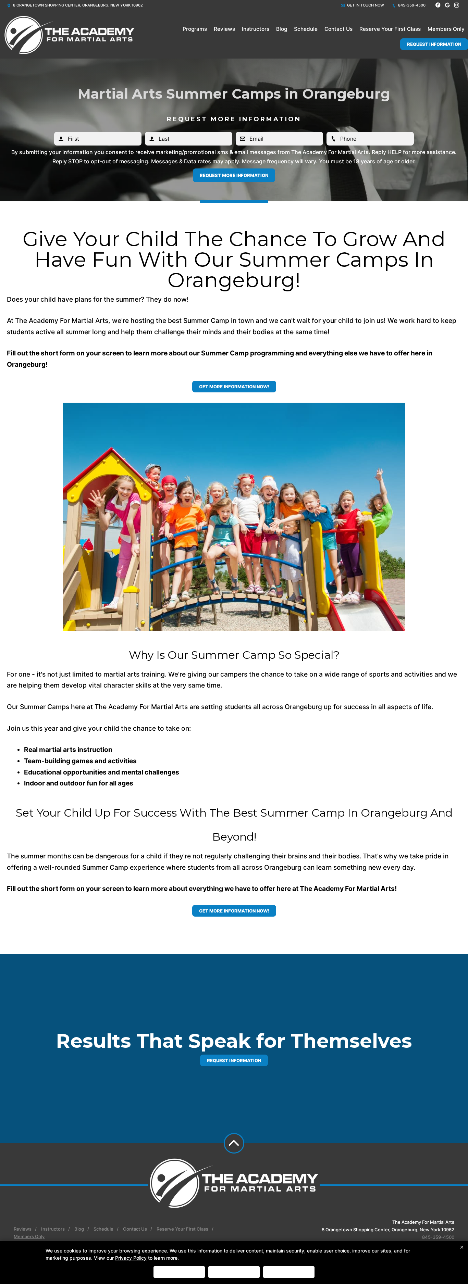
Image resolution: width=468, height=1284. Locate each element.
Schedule (306, 29)
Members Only (446, 29)
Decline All (234, 1272)
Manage (289, 1272)
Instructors (255, 29)
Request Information (434, 44)
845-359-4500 (411, 5)
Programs (195, 29)
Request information (234, 1060)
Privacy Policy (131, 1258)
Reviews (224, 29)
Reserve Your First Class (390, 29)
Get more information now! (234, 386)
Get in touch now (365, 5)
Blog (281, 29)
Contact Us (338, 29)
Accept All (179, 1272)
